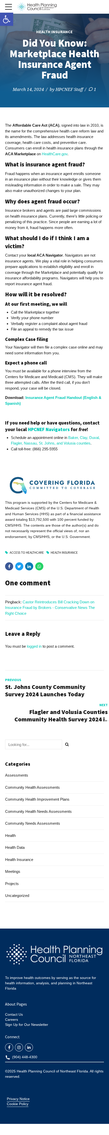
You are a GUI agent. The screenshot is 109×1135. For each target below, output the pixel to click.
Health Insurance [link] (54, 31)
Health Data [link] (15, 847)
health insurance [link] (64, 552)
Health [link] (10, 835)
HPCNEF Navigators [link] (49, 429)
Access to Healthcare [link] (27, 552)
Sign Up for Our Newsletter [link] (26, 1025)
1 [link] (95, 89)
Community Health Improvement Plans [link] (37, 799)
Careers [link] (11, 1019)
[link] (6, 19)
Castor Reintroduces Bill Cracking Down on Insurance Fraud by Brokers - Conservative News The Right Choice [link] (50, 607)
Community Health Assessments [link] (32, 787)
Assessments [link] (16, 775)
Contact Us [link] (14, 1014)
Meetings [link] (12, 871)
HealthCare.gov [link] (54, 154)
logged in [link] (34, 646)
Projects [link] (12, 883)
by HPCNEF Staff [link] (66, 89)
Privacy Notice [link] (18, 1099)
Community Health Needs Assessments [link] (38, 811)
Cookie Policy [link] (17, 1104)
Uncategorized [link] (17, 895)
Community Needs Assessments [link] (32, 823)
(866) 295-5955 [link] (45, 449)
